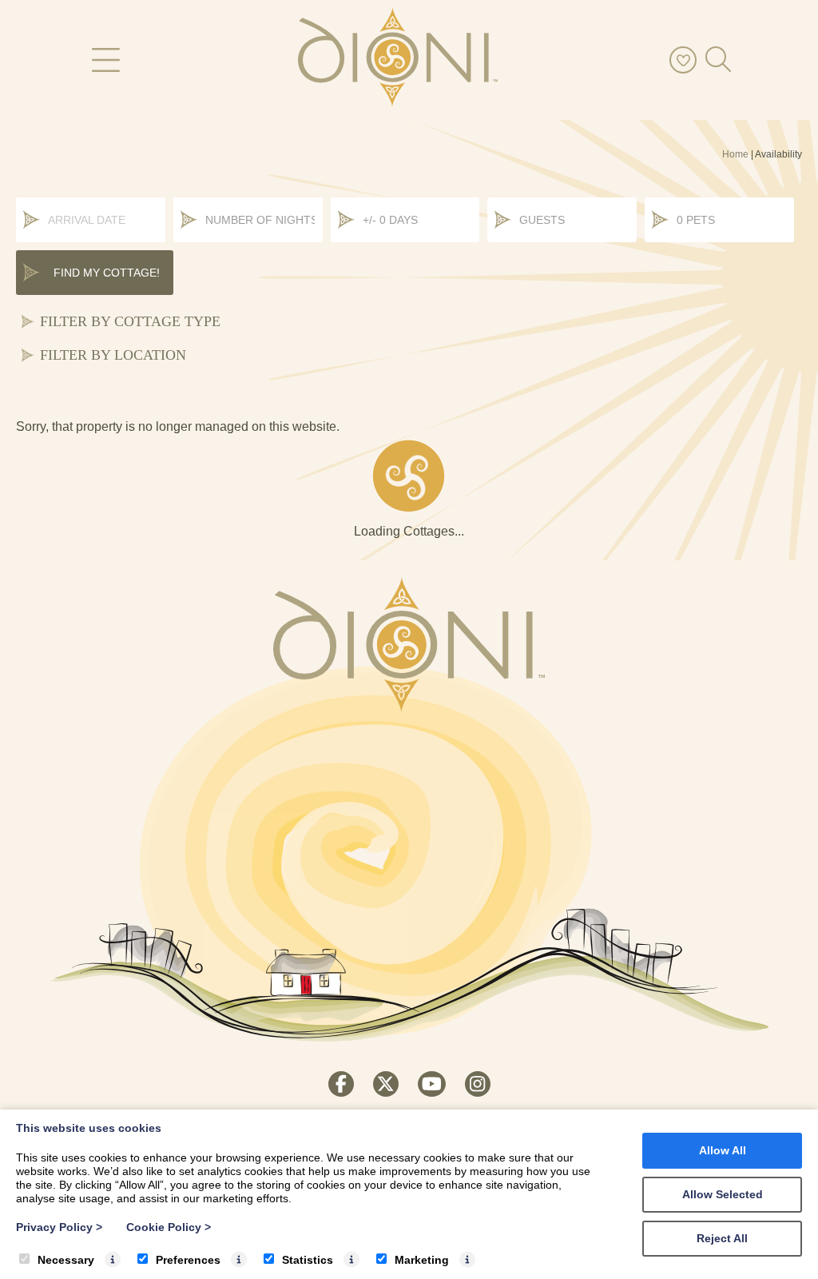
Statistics (307, 1259)
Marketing (422, 1259)
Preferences (188, 1259)
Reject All (722, 1238)
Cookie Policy (168, 1227)
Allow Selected (722, 1194)
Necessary (66, 1259)
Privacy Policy (59, 1227)
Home (735, 154)
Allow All (722, 1150)
